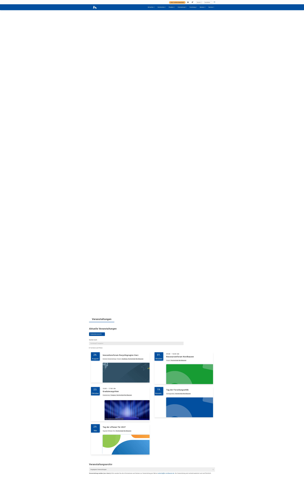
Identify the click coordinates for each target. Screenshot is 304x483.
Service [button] (210, 7)
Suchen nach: (93, 340)
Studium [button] (171, 7)
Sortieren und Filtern (96, 348)
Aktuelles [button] (150, 7)
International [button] (181, 7)
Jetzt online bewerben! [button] (177, 2)
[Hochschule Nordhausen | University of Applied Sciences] (95, 7)
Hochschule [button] (161, 7)
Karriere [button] (202, 7)
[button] (97, 334)
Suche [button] (198, 2)
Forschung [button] (192, 7)
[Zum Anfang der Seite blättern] (299, 478)
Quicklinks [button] (207, 2)
